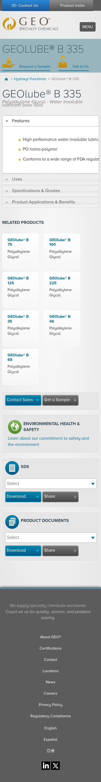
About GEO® (50, 637)
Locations (51, 671)
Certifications (51, 648)
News (50, 682)
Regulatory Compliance (50, 716)
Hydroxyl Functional (30, 79)
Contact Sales (20, 399)
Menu (87, 27)
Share (49, 496)
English (50, 728)
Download (16, 496)
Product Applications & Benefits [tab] (43, 202)
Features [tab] (21, 121)
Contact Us (28, 5)
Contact (50, 659)
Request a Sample (34, 66)
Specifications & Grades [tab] (36, 190)
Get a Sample (57, 399)
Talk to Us (80, 66)
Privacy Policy (50, 704)
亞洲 (50, 751)
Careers (50, 693)
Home (7, 79)
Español (50, 739)
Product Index (72, 5)
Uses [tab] (17, 179)
